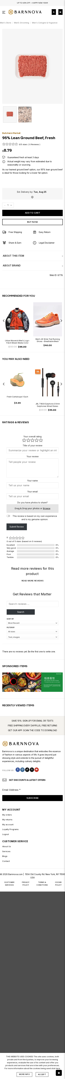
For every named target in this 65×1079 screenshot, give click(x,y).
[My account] (54, 12)
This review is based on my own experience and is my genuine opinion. (35, 518)
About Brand (12, 265)
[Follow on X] (32, 769)
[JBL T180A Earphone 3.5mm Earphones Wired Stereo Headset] (47, 383)
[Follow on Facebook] (18, 769)
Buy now (32, 222)
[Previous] (7, 66)
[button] (4, 12)
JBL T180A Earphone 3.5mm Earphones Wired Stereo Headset (48, 405)
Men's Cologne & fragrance (44, 23)
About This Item (13, 255)
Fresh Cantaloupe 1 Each (17, 397)
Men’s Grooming (21, 23)
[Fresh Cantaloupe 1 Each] (17, 380)
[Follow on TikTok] (27, 769)
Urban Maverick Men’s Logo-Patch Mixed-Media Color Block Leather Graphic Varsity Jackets (17, 342)
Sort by (10, 619)
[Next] (57, 66)
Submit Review (17, 527)
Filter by (11, 627)
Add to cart (32, 213)
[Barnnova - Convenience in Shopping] (24, 12)
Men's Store (5, 23)
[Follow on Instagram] (22, 769)
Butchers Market (11, 133)
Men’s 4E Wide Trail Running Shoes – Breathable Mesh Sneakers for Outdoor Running (48, 340)
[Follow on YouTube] (36, 769)
